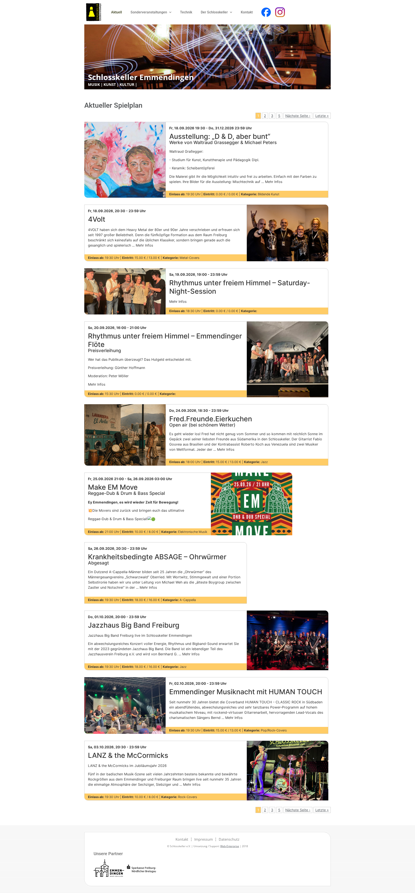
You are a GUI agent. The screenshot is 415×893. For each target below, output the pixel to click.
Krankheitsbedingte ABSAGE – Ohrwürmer (157, 559)
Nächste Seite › (297, 116)
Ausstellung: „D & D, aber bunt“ (223, 138)
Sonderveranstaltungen (149, 12)
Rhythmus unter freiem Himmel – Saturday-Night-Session (239, 287)
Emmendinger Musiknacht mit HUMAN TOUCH (245, 692)
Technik (186, 12)
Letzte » (322, 116)
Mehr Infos (178, 301)
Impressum (203, 839)
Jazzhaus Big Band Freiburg (133, 625)
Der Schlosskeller (214, 12)
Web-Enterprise (229, 846)
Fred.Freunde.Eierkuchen (210, 421)
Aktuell (116, 12)
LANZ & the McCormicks (128, 755)
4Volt (96, 219)
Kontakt (247, 12)
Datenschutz (229, 839)
